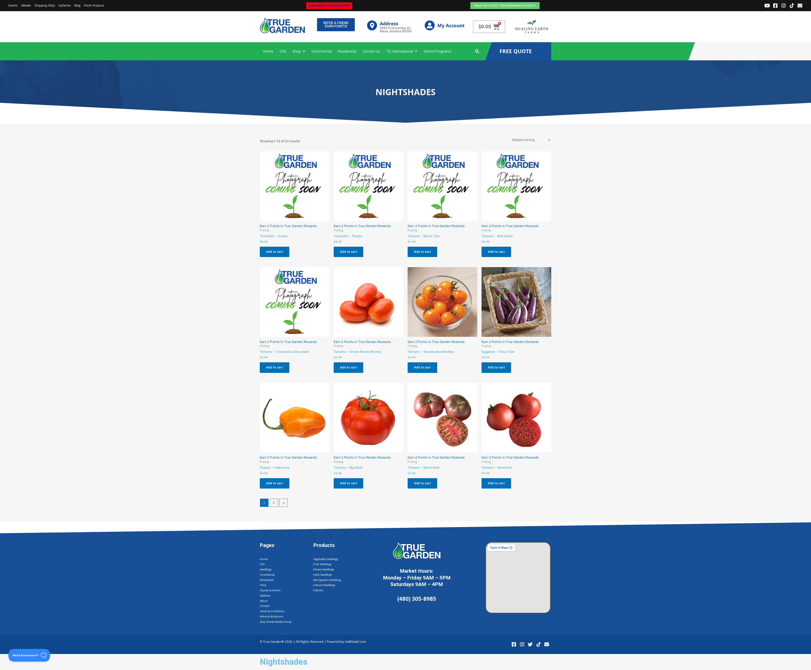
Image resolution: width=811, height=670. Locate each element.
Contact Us (371, 51)
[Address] (372, 25)
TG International (399, 51)
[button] (477, 51)
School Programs (437, 51)
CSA (283, 51)
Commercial (322, 51)
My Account (451, 25)
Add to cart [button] (274, 252)
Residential (347, 51)
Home (268, 51)
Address (389, 23)
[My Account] (430, 25)
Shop (297, 51)
